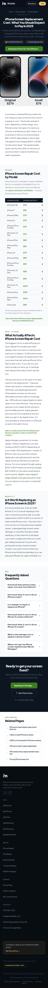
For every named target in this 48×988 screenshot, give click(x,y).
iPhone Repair (20, 12)
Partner (24, 983)
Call (42, 4)
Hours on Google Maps (12, 928)
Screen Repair (33, 12)
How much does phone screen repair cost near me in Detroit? (24, 586)
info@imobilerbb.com (11, 916)
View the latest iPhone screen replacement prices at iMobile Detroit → (24, 319)
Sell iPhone (7, 811)
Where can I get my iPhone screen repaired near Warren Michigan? (24, 646)
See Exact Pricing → (24, 685)
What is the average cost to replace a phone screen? (24, 635)
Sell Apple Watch (9, 835)
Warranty (38, 982)
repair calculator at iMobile (20, 190)
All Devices (7, 806)
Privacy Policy (28, 982)
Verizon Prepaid (9, 891)
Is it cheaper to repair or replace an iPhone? (24, 605)
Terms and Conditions (12, 982)
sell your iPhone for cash (16, 556)
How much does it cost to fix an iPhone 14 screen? (24, 625)
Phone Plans (8, 885)
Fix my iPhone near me (19, 759)
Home (11, 12)
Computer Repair (10, 866)
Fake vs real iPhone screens (21, 735)
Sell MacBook (8, 823)
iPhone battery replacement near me (24, 753)
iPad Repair (7, 854)
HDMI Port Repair (9, 871)
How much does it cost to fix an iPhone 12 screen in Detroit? (24, 615)
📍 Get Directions (24, 693)
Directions (32, 4)
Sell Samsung (8, 829)
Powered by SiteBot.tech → (15, 965)
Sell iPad (6, 817)
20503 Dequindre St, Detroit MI (15, 922)
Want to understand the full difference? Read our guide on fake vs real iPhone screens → (22, 432)
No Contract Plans (10, 897)
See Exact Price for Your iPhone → (24, 49)
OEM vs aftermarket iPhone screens (25, 740)
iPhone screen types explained (23, 746)
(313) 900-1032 (27, 700)
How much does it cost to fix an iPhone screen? (24, 595)
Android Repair (9, 860)
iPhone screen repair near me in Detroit (23, 728)
